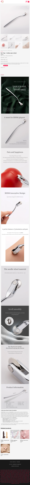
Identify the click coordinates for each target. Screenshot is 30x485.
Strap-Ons (10, 481)
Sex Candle (28, 474)
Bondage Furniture (7, 470)
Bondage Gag (20, 474)
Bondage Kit (8, 476)
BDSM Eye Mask (8, 474)
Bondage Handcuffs (21, 476)
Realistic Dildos (7, 481)
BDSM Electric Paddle (15, 472)
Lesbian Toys (6, 482)
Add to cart (5, 65)
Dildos (3, 481)
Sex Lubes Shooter (8, 480)
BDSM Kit (2, 473)
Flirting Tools (26, 479)
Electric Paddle (10, 472)
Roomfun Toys (13, 475)
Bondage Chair (12, 470)
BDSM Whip (12, 473)
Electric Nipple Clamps (27, 472)
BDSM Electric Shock (16, 471)
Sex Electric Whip (6, 472)
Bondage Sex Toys (4, 476)
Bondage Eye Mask (13, 474)
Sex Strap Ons (18, 481)
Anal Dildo (14, 479)
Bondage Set (12, 476)
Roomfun (9, 475)
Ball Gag (17, 474)
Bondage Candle (3, 475)
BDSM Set (5, 473)
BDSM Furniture (2, 470)
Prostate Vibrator (18, 479)
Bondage (25, 475)
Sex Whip (15, 473)
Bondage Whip (8, 473)
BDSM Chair (16, 470)
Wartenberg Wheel (19, 480)
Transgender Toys (13, 483)
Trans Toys (17, 483)
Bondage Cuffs (16, 476)
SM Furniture (23, 470)
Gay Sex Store (26, 482)
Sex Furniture (19, 470)
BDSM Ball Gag (24, 474)
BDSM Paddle (19, 473)
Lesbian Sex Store (15, 482)
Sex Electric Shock (21, 471)
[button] (28, 6)
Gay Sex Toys (22, 482)
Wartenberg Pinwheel (13, 480)
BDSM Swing (22, 475)
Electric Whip (26, 471)
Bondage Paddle (27, 473)
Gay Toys (19, 482)
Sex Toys (4, 50)
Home (1, 50)
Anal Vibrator (22, 479)
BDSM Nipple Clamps (2, 474)
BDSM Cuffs (26, 476)
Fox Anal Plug (10, 479)
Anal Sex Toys (3, 479)
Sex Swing (6, 475)
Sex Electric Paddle (21, 472)
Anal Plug (7, 479)
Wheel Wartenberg (24, 480)
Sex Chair (27, 470)
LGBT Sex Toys (26, 481)
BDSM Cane (22, 473)
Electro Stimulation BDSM (10, 471)
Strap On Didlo (14, 481)
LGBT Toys (22, 481)
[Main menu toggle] (28, 1)
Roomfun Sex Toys (17, 475)
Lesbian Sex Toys (10, 482)
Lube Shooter (3, 480)
